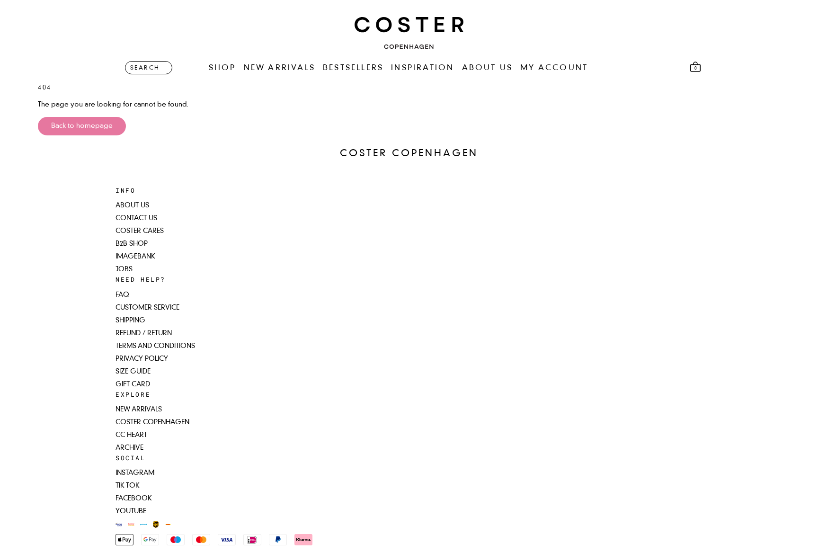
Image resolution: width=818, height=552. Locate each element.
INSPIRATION (422, 68)
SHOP (222, 68)
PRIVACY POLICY (142, 359)
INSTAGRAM (135, 473)
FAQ (122, 295)
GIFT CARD (133, 384)
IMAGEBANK (135, 256)
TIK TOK (128, 485)
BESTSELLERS (353, 68)
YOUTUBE (131, 511)
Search (145, 68)
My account (554, 68)
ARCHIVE (129, 448)
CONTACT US (136, 218)
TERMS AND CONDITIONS (155, 346)
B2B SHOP (132, 243)
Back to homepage (82, 126)
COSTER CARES (140, 231)
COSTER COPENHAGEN (152, 422)
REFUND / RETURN (144, 333)
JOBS (124, 269)
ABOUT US (487, 68)
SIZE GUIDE (133, 371)
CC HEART (131, 435)
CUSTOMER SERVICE (147, 307)
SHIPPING (130, 320)
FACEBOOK (134, 498)
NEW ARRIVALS (279, 68)
